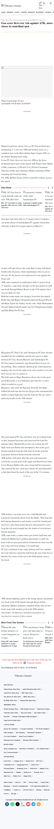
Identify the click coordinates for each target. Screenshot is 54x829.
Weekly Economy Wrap (11, 709)
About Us (18, 782)
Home (3, 12)
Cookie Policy (45, 782)
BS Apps (13, 793)
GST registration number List (39, 786)
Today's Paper (8, 782)
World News (33, 768)
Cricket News (35, 765)
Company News (18, 761)
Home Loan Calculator (26, 736)
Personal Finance (9, 768)
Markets (31, 12)
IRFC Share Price (27, 693)
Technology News (22, 768)
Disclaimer (7, 786)
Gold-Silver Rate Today (11, 713)
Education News (8, 772)
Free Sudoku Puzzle (43, 749)
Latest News (7, 761)
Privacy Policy (33, 782)
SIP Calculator (20, 732)
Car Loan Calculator (10, 736)
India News (9, 20)
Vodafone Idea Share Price (28, 700)
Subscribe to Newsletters (26, 749)
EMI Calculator (8, 732)
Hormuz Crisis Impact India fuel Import (25, 716)
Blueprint (40, 12)
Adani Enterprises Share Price (32, 689)
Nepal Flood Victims (43, 709)
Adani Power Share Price (11, 693)
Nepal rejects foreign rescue (12, 720)
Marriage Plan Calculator (31, 740)
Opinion (48, 12)
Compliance (7, 790)
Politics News (17, 776)
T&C (24, 782)
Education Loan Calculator (12, 740)
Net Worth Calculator (42, 729)
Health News (27, 772)
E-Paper (24, 12)
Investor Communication (20, 786)
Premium (10, 12)
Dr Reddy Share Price (10, 700)
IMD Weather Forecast (27, 709)
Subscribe (47, 790)
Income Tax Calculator (11, 729)
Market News (30, 761)
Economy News (38, 772)
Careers (6, 793)
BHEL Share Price (29, 697)
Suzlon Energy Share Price (12, 689)
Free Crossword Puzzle (11, 752)
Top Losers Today (26, 713)
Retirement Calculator (34, 732)
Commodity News (9, 765)
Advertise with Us (28, 790)
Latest (17, 12)
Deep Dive (7, 716)
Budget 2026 (27, 776)
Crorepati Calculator (26, 729)
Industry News (44, 768)
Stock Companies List (10, 749)
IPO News (39, 761)
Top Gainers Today (40, 713)
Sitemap (38, 790)
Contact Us (17, 790)
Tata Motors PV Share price (12, 697)
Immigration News (22, 765)
